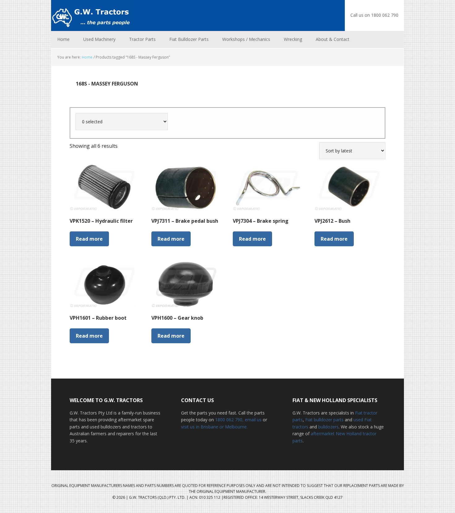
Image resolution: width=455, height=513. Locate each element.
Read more (89, 238)
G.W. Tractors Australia (91, 15)
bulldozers (328, 427)
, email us (252, 420)
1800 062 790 (228, 420)
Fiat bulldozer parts (324, 420)
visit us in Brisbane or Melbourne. (214, 427)
